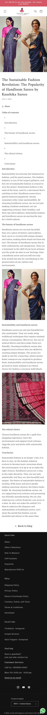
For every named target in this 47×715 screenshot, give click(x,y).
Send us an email (13, 678)
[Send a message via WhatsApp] (43, 711)
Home (7, 542)
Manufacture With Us (14, 570)
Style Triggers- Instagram (16, 640)
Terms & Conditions (14, 607)
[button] (5, 11)
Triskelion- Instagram (15, 629)
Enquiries (9, 564)
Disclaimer (10, 613)
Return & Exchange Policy (17, 596)
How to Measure (12, 553)
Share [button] (7, 106)
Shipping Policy (12, 585)
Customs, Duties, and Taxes (17, 602)
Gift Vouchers (11, 559)
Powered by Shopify (35, 713)
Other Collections (13, 547)
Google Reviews (12, 634)
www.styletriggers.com (19, 713)
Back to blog (25, 526)
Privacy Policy (11, 591)
